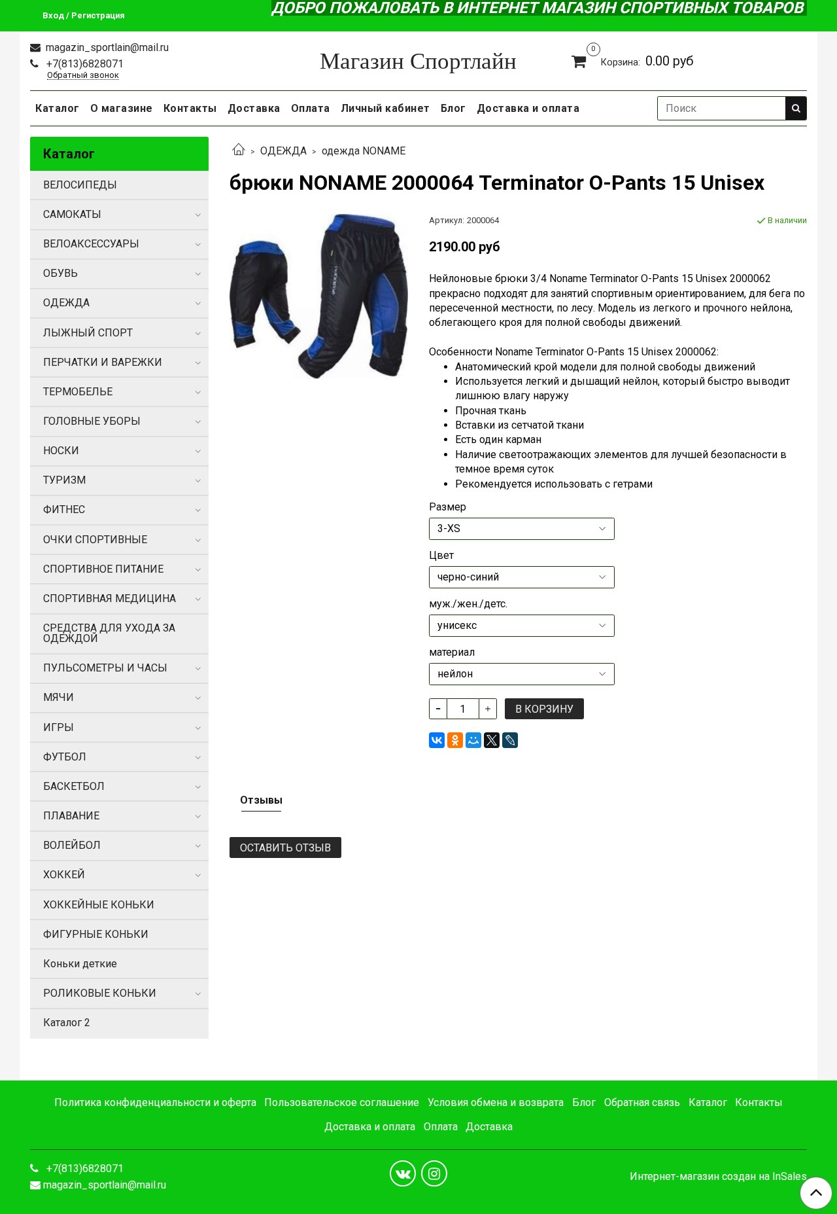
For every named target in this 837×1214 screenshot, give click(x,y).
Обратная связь (642, 1102)
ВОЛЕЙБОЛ (72, 845)
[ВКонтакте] (437, 740)
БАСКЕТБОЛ (74, 786)
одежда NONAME (363, 151)
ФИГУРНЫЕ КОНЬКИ (95, 934)
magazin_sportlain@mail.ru (106, 47)
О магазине (121, 108)
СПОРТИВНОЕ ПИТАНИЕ (103, 569)
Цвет (441, 555)
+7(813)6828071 (84, 64)
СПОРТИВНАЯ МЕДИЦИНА (109, 598)
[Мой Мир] (473, 740)
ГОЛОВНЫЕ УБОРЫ (92, 421)
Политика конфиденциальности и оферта (155, 1102)
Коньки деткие (80, 963)
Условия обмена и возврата (496, 1102)
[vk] (403, 1173)
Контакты (190, 108)
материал (452, 652)
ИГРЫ (58, 727)
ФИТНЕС (64, 509)
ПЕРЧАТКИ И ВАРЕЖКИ (102, 362)
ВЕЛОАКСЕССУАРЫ (91, 244)
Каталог (57, 108)
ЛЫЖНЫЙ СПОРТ (88, 333)
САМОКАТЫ (72, 214)
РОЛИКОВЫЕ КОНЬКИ (99, 993)
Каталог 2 (66, 1022)
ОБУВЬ (60, 273)
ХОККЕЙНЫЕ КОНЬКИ (98, 905)
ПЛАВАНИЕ (71, 816)
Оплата (310, 108)
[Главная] (238, 151)
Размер (447, 507)
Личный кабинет (385, 108)
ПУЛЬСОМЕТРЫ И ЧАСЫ (105, 668)
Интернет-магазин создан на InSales (718, 1176)
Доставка (254, 108)
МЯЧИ (58, 697)
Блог (453, 108)
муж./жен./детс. (468, 604)
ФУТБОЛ (64, 757)
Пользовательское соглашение (341, 1102)
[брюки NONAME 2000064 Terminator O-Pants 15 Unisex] (319, 295)
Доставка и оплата (528, 108)
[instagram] (434, 1173)
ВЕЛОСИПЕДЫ (80, 185)
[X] (492, 740)
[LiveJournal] (510, 740)
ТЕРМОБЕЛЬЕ (77, 391)
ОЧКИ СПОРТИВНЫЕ (95, 539)
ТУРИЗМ (64, 480)
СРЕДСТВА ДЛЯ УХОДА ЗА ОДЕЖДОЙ (109, 633)
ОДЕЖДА (283, 151)
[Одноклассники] (455, 740)
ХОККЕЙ (64, 874)
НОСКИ (61, 450)
